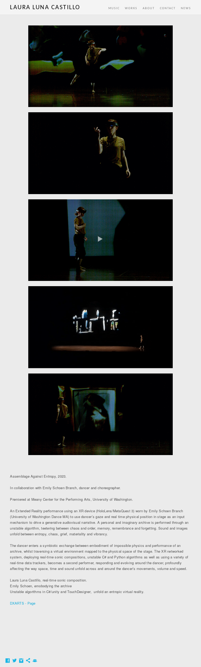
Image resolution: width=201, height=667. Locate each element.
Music (114, 8)
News (186, 8)
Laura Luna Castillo (45, 7)
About (149, 8)
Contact (168, 8)
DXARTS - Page (22, 603)
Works (131, 8)
